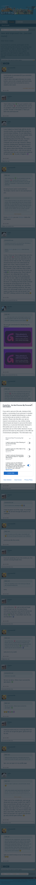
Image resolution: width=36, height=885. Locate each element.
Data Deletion (8, 480)
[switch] (28, 443)
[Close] (32, 405)
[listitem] (18, 438)
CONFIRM (10, 473)
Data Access (18, 480)
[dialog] (18, 442)
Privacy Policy (28, 480)
